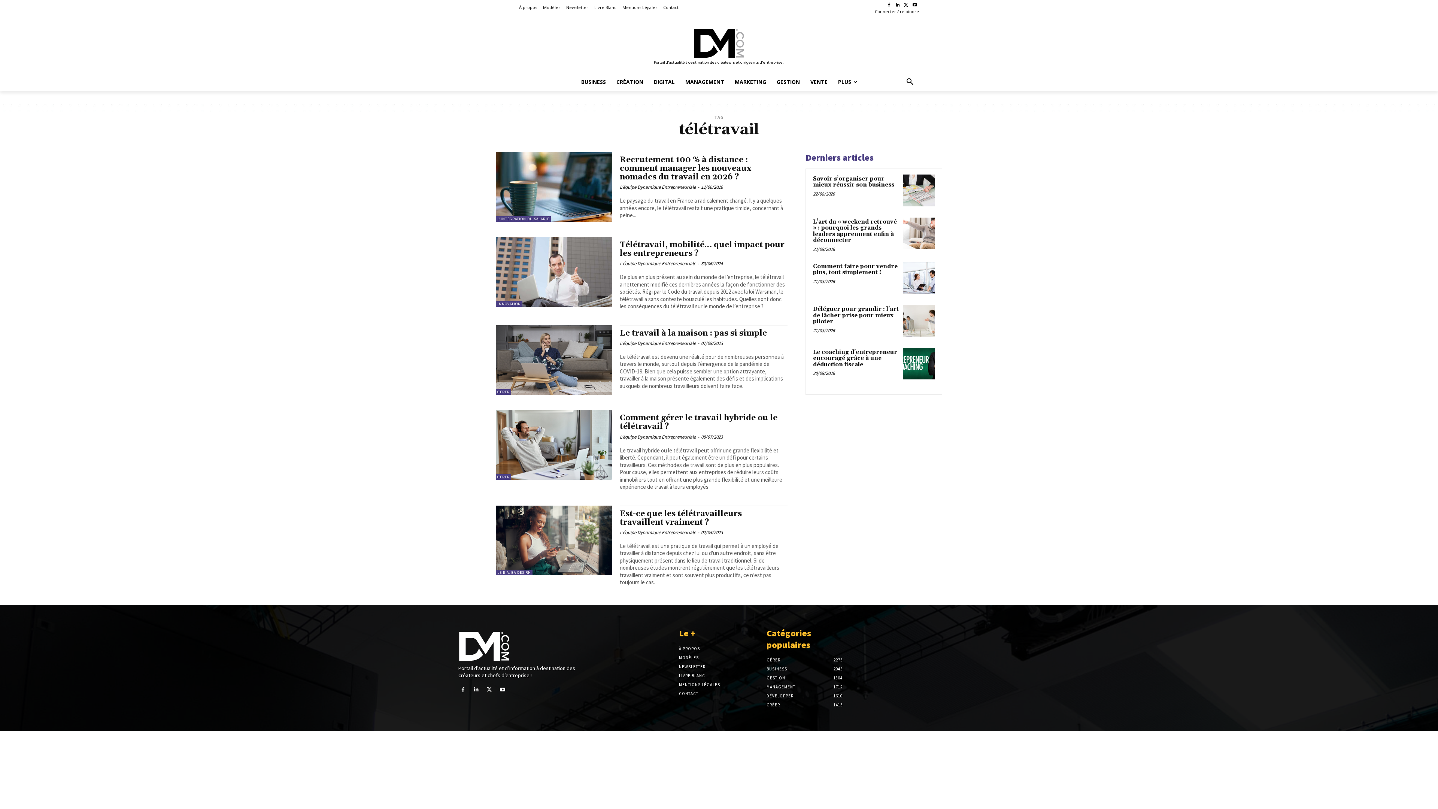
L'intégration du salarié (523, 218)
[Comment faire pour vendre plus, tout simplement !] (919, 278)
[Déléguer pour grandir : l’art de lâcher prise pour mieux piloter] (919, 321)
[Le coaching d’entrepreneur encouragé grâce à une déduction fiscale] (919, 364)
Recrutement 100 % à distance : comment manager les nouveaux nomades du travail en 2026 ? (685, 168)
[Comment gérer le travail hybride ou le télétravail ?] (554, 445)
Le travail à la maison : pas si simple (693, 333)
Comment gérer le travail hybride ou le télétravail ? (698, 422)
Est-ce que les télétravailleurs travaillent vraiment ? (681, 518)
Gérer (503, 392)
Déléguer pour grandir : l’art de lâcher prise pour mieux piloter (856, 315)
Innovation (509, 304)
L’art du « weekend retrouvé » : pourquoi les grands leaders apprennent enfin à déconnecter (855, 231)
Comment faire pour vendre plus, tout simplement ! (855, 269)
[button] (910, 82)
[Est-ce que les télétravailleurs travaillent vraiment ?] (554, 541)
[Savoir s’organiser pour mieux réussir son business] (919, 190)
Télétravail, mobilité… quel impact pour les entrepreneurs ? (702, 249)
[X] (906, 5)
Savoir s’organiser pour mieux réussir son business (853, 182)
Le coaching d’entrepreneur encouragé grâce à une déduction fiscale (855, 358)
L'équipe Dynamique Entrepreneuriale (658, 187)
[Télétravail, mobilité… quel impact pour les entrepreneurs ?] (554, 272)
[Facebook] (889, 5)
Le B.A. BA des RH (514, 572)
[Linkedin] (898, 5)
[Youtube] (914, 5)
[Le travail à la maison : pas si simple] (554, 360)
